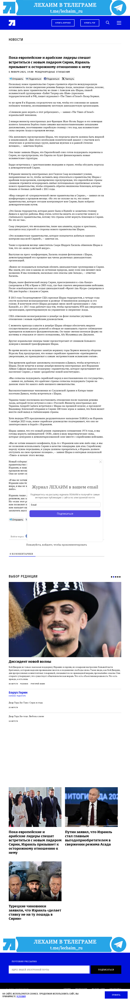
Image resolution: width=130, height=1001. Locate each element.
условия (21, 996)
